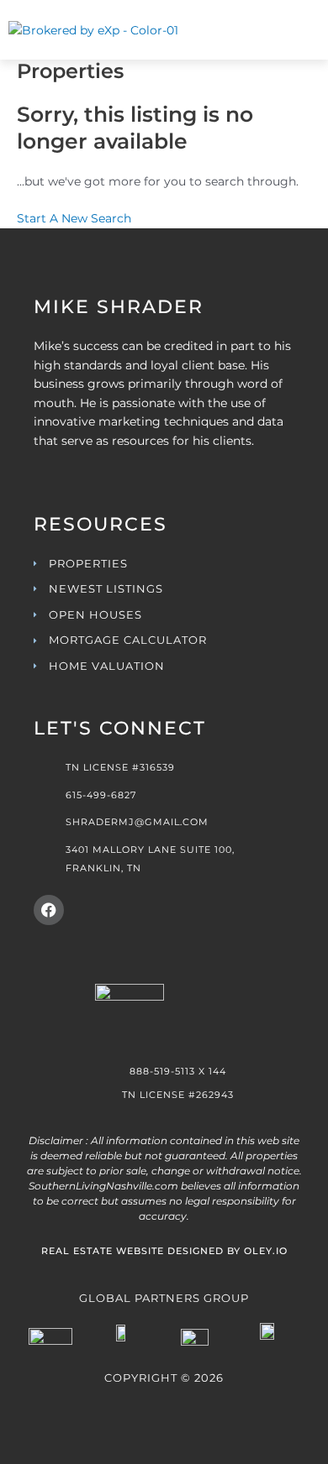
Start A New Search (74, 218)
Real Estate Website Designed (132, 1251)
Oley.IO (266, 1251)
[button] (279, 38)
